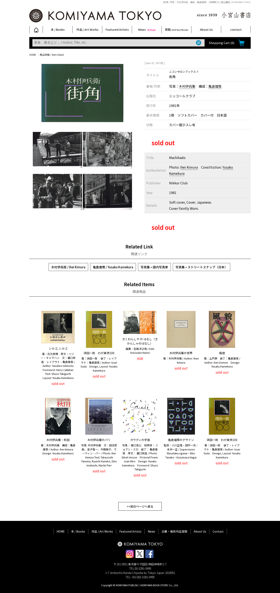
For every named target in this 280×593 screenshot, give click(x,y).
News (147, 29)
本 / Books (58, 29)
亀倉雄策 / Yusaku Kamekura (113, 267)
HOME (32, 54)
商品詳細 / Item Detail (52, 54)
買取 (176, 29)
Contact (218, 531)
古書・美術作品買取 (174, 531)
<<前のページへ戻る (140, 506)
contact (236, 29)
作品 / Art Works (87, 29)
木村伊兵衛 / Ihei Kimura (68, 267)
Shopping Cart (221, 43)
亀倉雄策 (215, 86)
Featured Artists (117, 29)
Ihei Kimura (189, 167)
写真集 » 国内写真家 (154, 267)
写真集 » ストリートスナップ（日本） (201, 267)
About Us (206, 29)
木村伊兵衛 (187, 86)
